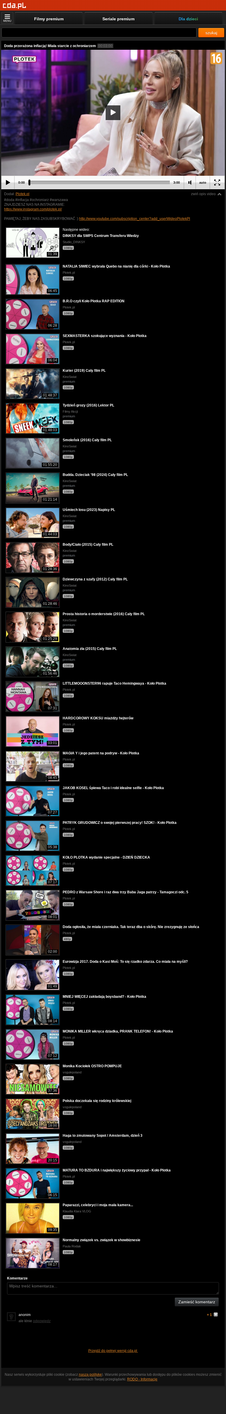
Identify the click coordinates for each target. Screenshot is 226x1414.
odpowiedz (42, 1321)
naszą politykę (90, 1374)
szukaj (211, 32)
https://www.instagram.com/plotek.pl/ (33, 209)
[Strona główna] (14, 5)
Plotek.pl (22, 194)
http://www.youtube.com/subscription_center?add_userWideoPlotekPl (134, 219)
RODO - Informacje (142, 1379)
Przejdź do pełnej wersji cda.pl (113, 1351)
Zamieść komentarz (196, 1302)
